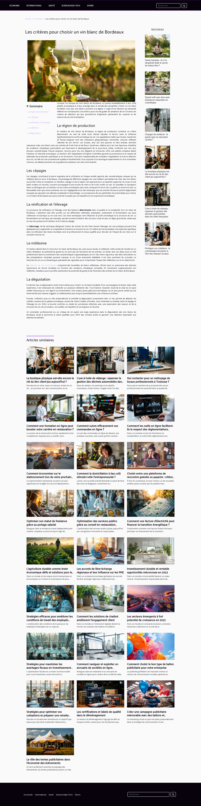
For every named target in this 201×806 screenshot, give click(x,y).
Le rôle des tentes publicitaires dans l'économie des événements (48, 761)
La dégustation (34, 133)
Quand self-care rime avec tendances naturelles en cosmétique (157, 99)
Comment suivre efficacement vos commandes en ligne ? (97, 427)
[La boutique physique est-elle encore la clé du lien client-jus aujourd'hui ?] (157, 157)
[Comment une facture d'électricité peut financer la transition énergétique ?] (150, 503)
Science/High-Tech (71, 5)
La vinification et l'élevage (39, 122)
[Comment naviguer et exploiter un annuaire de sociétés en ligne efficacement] (100, 646)
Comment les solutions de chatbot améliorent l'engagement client (97, 618)
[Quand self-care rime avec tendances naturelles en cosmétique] (157, 83)
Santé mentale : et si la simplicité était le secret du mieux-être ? (156, 62)
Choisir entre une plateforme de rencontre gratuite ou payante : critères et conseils (150, 477)
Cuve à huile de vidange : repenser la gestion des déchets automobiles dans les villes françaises (157, 212)
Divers (90, 5)
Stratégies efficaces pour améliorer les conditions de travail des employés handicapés (50, 620)
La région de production (38, 111)
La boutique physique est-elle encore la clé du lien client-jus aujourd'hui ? (157, 174)
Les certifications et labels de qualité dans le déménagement (99, 713)
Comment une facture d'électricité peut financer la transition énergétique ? (150, 522)
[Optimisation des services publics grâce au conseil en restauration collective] (100, 503)
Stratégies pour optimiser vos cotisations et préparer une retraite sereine (48, 715)
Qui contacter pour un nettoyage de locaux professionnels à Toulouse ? (148, 379)
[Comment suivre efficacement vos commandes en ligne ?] (100, 407)
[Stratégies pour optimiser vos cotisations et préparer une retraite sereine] (50, 694)
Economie (14, 5)
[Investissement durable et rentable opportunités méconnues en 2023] (150, 550)
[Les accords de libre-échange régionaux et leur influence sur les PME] (100, 550)
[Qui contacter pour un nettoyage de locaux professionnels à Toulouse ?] (150, 360)
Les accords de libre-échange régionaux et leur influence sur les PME (100, 570)
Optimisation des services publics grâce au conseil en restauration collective (97, 524)
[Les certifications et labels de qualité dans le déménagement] (100, 694)
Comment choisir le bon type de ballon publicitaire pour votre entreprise (150, 665)
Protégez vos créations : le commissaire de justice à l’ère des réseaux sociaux (157, 250)
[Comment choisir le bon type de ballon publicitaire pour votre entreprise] (150, 646)
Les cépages (33, 117)
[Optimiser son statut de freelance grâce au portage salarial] (50, 503)
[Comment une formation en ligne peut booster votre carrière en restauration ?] (50, 407)
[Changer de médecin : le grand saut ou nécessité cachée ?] (157, 120)
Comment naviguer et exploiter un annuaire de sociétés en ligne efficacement (97, 667)
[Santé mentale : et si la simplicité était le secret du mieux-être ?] (157, 45)
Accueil (28, 19)
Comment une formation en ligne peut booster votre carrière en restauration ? (50, 427)
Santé (52, 5)
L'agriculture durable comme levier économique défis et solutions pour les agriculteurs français (50, 572)
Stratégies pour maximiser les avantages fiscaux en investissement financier (49, 667)
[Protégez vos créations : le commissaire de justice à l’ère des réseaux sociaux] (157, 234)
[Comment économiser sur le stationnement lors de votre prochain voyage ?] (50, 455)
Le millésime (33, 128)
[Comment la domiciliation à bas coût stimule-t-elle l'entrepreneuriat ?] (100, 455)
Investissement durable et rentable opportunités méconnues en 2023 (148, 570)
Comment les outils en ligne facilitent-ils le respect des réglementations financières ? (150, 429)
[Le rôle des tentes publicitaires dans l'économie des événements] (50, 741)
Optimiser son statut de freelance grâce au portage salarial (47, 522)
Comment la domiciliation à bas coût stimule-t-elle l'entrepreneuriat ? (99, 475)
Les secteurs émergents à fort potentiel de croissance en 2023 (146, 618)
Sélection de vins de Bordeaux (43, 265)
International (34, 5)
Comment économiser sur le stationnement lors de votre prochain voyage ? (49, 477)
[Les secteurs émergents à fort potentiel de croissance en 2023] (150, 598)
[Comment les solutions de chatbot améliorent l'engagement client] (100, 598)
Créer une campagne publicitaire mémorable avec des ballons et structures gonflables (146, 715)
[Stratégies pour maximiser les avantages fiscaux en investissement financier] (50, 646)
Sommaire (36, 106)
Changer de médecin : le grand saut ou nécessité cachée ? (156, 137)
